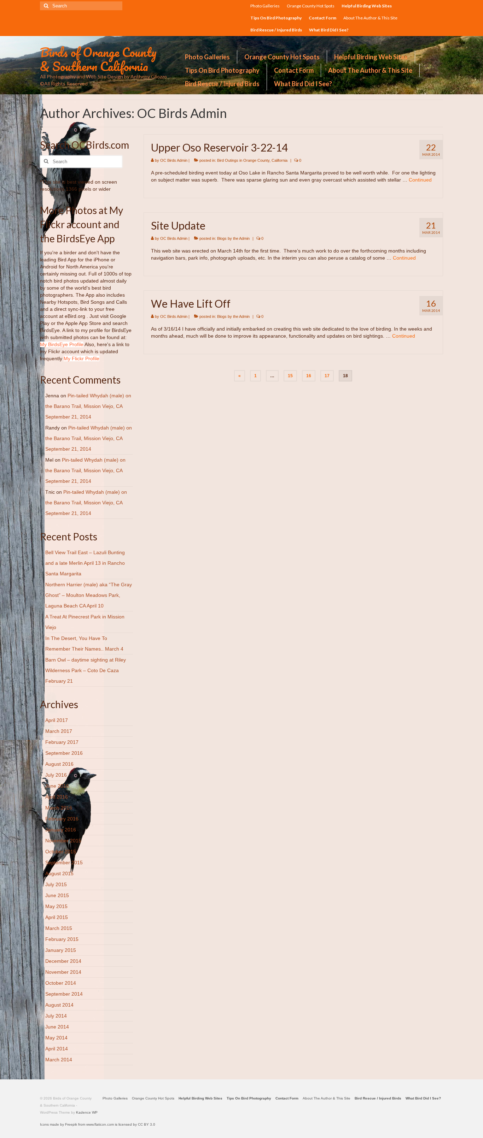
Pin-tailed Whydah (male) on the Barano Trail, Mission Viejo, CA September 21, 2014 (88, 406)
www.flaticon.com (100, 1124)
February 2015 (61, 939)
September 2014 (64, 994)
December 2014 (63, 961)
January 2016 (60, 829)
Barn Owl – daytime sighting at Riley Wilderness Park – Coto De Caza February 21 (85, 670)
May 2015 (56, 906)
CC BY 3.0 (146, 1124)
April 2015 (56, 917)
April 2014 (56, 1048)
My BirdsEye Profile (61, 344)
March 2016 (58, 808)
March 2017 (58, 731)
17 (327, 375)
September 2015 (64, 862)
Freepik (71, 1124)
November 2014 (63, 972)
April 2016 (56, 797)
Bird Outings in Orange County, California (252, 160)
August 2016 (59, 764)
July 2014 (56, 1016)
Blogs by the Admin (233, 238)
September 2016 (64, 753)
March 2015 (58, 928)
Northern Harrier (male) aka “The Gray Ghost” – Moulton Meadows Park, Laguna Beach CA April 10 (88, 595)
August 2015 (59, 873)
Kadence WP (87, 1112)
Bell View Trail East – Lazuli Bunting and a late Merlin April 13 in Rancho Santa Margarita (85, 563)
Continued (420, 180)
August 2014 (59, 1005)
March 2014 (58, 1059)
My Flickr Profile (81, 358)
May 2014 (56, 1038)
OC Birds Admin (173, 160)
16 (308, 375)
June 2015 (57, 895)
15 (290, 375)
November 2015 (63, 840)
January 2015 (60, 950)
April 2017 (56, 720)
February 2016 (61, 819)
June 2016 (57, 786)
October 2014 (60, 983)
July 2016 (56, 775)
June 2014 (57, 1027)
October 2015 (60, 851)
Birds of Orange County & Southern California (98, 59)
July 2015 (56, 884)
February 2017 (61, 742)
